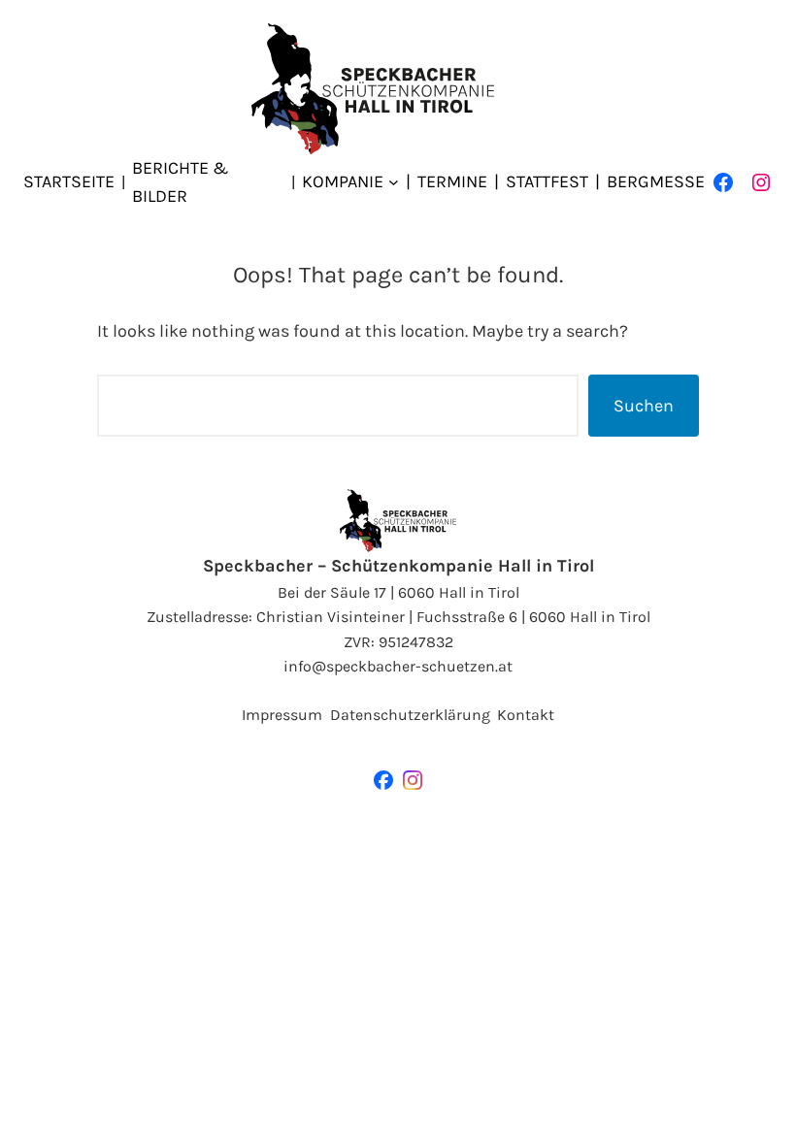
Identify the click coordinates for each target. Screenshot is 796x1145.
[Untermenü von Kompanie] (393, 182)
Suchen (644, 405)
